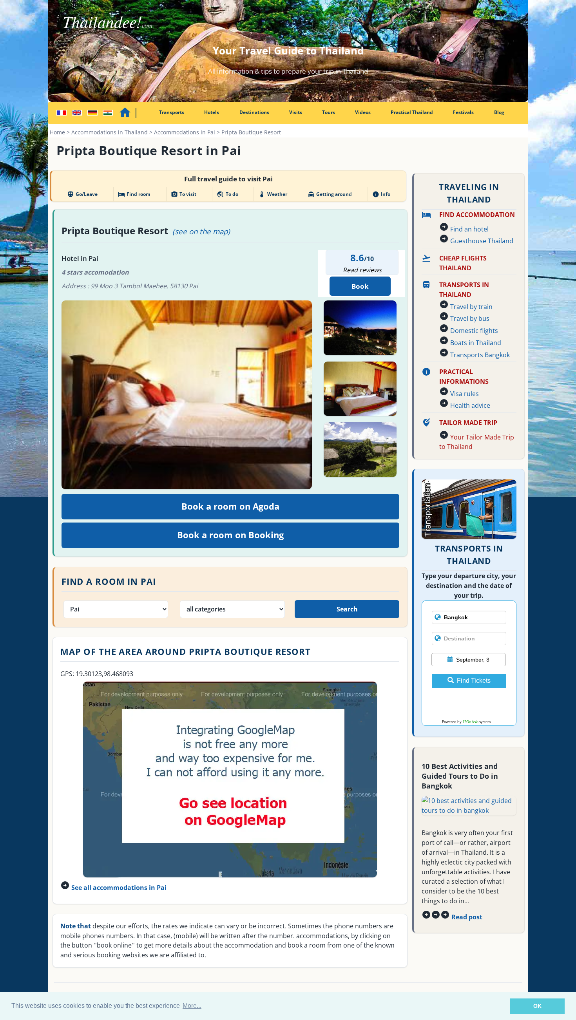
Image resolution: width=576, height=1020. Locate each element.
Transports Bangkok (480, 355)
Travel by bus (469, 318)
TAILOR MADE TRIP (468, 422)
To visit (183, 194)
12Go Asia (470, 721)
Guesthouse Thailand (481, 241)
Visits (295, 112)
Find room (134, 194)
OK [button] (537, 1006)
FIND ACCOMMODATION (477, 214)
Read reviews (362, 270)
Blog (499, 112)
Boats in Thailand (475, 342)
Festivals (463, 112)
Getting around (330, 194)
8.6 (357, 257)
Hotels (211, 112)
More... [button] (192, 1005)
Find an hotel (469, 229)
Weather (272, 194)
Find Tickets (474, 680)
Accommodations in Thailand (109, 132)
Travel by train (471, 306)
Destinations (254, 112)
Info (381, 194)
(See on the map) (201, 231)
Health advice (470, 405)
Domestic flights (474, 330)
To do (227, 194)
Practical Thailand (412, 112)
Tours (328, 112)
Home (57, 132)
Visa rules (464, 393)
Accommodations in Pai (184, 132)
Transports (171, 112)
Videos (363, 112)
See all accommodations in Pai (119, 887)
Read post (466, 917)
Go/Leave (82, 194)
